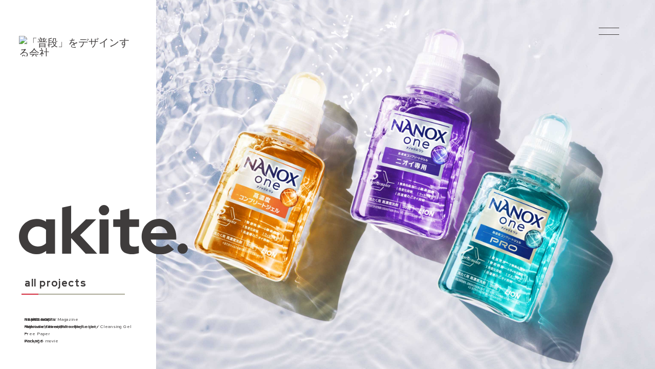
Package (34, 340)
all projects (55, 284)
